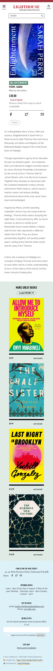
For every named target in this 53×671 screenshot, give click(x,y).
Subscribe (40, 635)
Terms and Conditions (26, 648)
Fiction (14, 122)
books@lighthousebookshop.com (29, 606)
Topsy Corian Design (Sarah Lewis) (29, 660)
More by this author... (18, 90)
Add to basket (38, 358)
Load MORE (26, 293)
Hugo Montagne (23, 663)
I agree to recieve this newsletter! (23, 635)
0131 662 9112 (30, 609)
